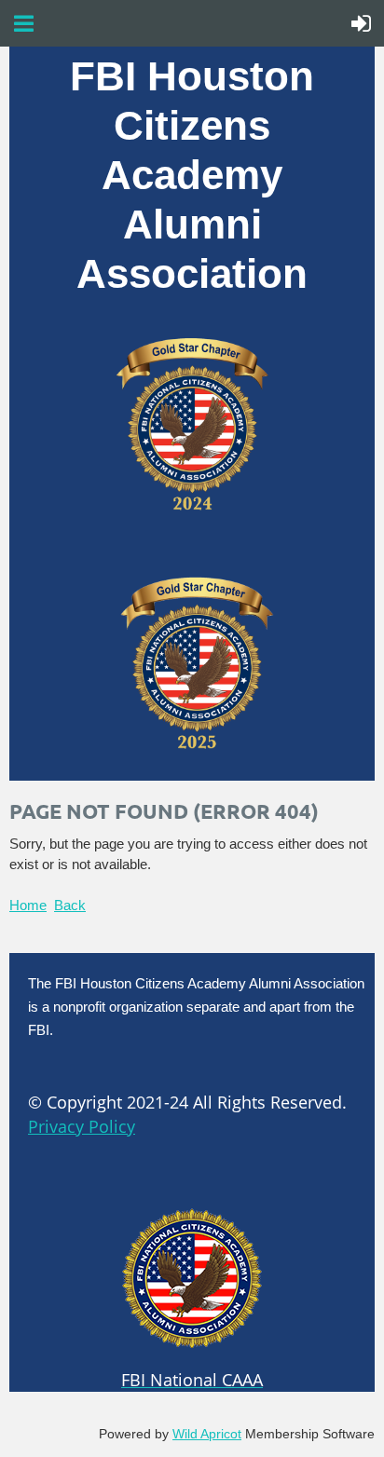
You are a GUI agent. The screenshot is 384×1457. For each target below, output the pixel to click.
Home (28, 905)
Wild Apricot (206, 1433)
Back (70, 905)
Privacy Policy (81, 1126)
